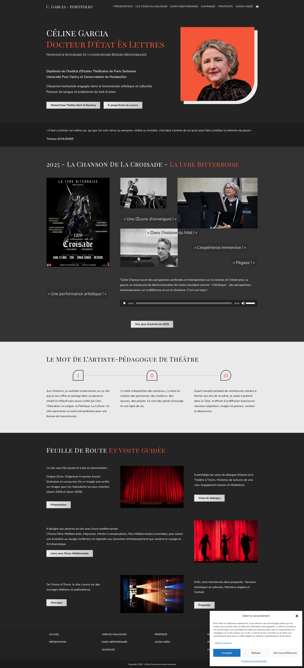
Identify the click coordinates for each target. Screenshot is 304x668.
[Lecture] (124, 303)
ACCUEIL (54, 634)
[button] (297, 616)
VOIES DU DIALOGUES (114, 634)
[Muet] (243, 303)
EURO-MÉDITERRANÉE (114, 642)
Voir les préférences (285, 653)
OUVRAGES (108, 649)
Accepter (227, 653)
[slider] (251, 303)
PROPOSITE (161, 634)
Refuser (256, 653)
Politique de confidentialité (254, 661)
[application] (189, 303)
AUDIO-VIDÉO (162, 642)
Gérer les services (223, 642)
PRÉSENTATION (57, 642)
